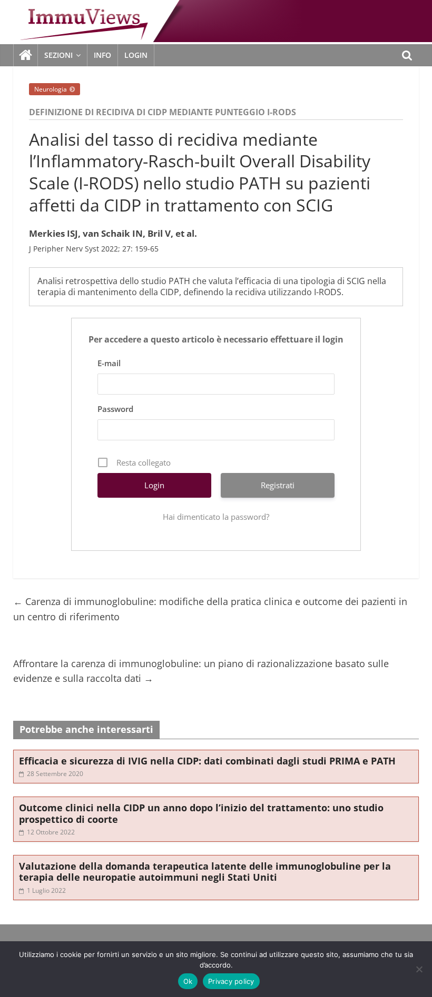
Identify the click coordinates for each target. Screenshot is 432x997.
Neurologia (50, 89)
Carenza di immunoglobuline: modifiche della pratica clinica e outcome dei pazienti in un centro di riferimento (210, 609)
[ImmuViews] (26, 55)
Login (136, 55)
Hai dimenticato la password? (216, 516)
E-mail (109, 363)
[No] (419, 969)
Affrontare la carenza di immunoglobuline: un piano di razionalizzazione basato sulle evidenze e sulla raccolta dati (201, 671)
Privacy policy (231, 981)
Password (115, 409)
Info (102, 55)
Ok (188, 981)
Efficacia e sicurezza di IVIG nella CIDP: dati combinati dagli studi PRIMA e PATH (207, 760)
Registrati (277, 485)
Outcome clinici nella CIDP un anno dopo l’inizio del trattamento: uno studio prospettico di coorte (201, 813)
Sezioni (58, 55)
